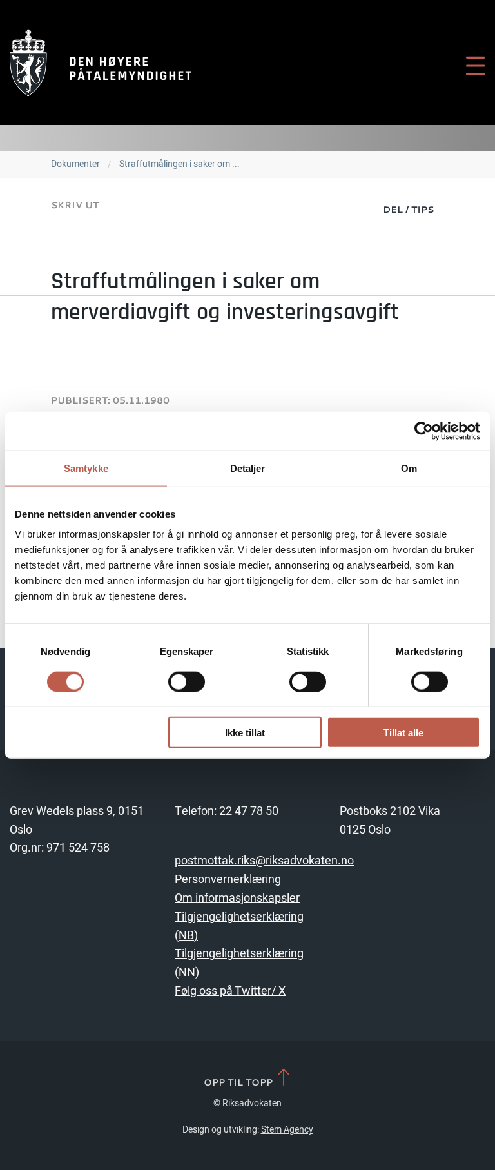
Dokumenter (75, 164)
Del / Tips (408, 209)
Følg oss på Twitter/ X (230, 991)
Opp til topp (239, 1081)
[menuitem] (408, 208)
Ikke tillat (245, 732)
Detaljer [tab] (248, 467)
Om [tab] (409, 467)
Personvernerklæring (228, 879)
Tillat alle (403, 732)
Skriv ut (75, 205)
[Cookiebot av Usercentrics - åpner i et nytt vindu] (423, 430)
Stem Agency (287, 1129)
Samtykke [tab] (86, 467)
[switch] (186, 681)
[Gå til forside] (100, 62)
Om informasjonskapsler (237, 898)
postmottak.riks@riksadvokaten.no (264, 861)
